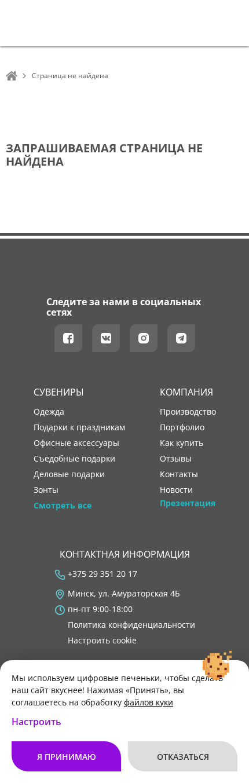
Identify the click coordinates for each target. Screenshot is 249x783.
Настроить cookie (102, 640)
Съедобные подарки (74, 458)
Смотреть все (62, 505)
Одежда (49, 411)
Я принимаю (66, 756)
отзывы (176, 458)
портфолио (182, 427)
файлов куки (148, 702)
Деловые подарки (69, 474)
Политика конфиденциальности (131, 625)
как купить (181, 443)
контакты (179, 474)
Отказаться (183, 756)
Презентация (187, 503)
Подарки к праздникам (79, 427)
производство (188, 411)
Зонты (46, 490)
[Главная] (11, 76)
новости (176, 490)
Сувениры (59, 392)
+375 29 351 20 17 (102, 574)
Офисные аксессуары (76, 443)
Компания (186, 392)
